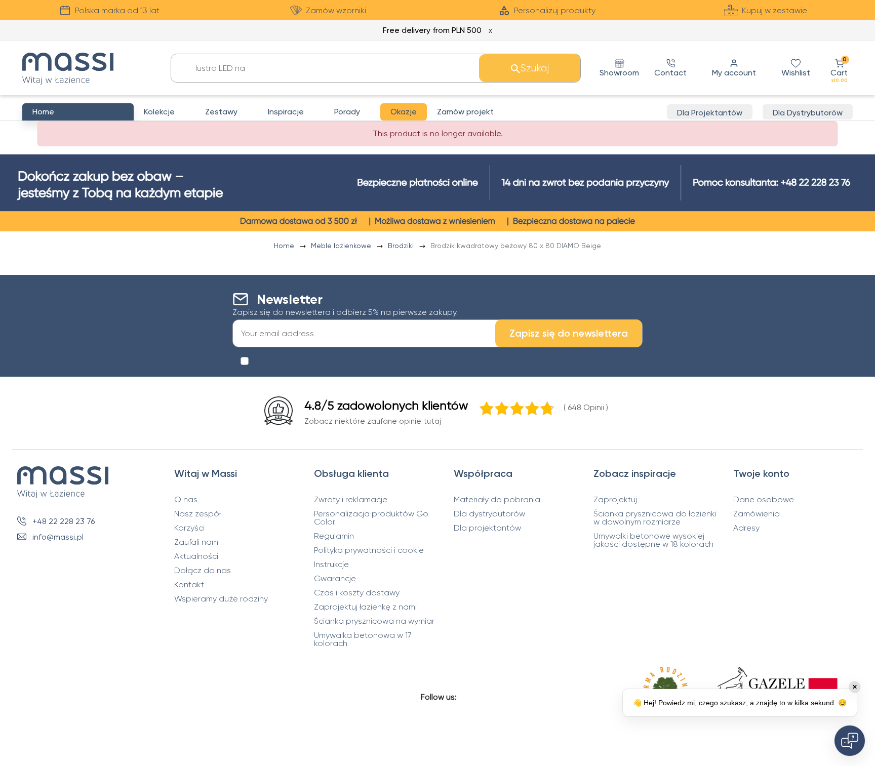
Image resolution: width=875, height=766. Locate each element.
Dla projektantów (487, 528)
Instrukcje (331, 564)
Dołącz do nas (202, 571)
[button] (839, 68)
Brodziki (402, 245)
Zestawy (221, 111)
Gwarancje (335, 579)
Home (285, 245)
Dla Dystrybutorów (808, 112)
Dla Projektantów (709, 112)
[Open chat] (849, 740)
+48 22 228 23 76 (63, 521)
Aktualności (196, 556)
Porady (347, 111)
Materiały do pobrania (497, 500)
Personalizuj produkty (554, 10)
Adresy (746, 528)
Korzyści (189, 528)
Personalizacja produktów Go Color (371, 518)
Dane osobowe (763, 500)
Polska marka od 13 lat (117, 10)
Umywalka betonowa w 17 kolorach (363, 639)
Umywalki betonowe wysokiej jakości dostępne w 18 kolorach (653, 540)
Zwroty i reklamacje (350, 500)
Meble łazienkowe (342, 245)
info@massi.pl (58, 537)
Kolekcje (159, 111)
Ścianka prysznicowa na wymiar (374, 621)
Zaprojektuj (615, 500)
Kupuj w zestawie (774, 10)
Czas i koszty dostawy (357, 593)
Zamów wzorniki (336, 10)
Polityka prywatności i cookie (369, 550)
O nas (185, 500)
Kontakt (189, 585)
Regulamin (334, 536)
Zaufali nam (196, 542)
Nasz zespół (197, 514)
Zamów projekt (465, 111)
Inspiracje (286, 111)
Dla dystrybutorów (489, 514)
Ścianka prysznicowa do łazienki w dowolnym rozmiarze (655, 518)
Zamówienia (756, 514)
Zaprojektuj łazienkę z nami (365, 607)
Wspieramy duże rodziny (221, 599)
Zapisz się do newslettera (568, 333)
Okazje (403, 111)
